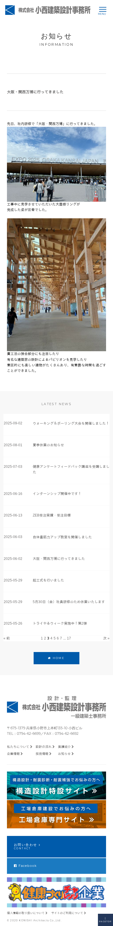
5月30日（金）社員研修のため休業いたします (69, 602)
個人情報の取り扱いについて (26, 913)
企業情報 (13, 753)
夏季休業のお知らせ (48, 445)
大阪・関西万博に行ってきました (59, 559)
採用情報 (42, 753)
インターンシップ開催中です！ (57, 494)
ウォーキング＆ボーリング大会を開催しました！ (71, 423)
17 (69, 638)
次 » (106, 638)
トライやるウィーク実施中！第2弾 (60, 623)
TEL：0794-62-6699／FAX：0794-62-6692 (43, 733)
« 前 (6, 638)
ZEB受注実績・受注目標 (52, 515)
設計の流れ (44, 746)
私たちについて (18, 746)
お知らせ (64, 753)
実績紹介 (64, 746)
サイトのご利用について (67, 913)
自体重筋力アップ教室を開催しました (62, 537)
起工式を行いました (48, 580)
